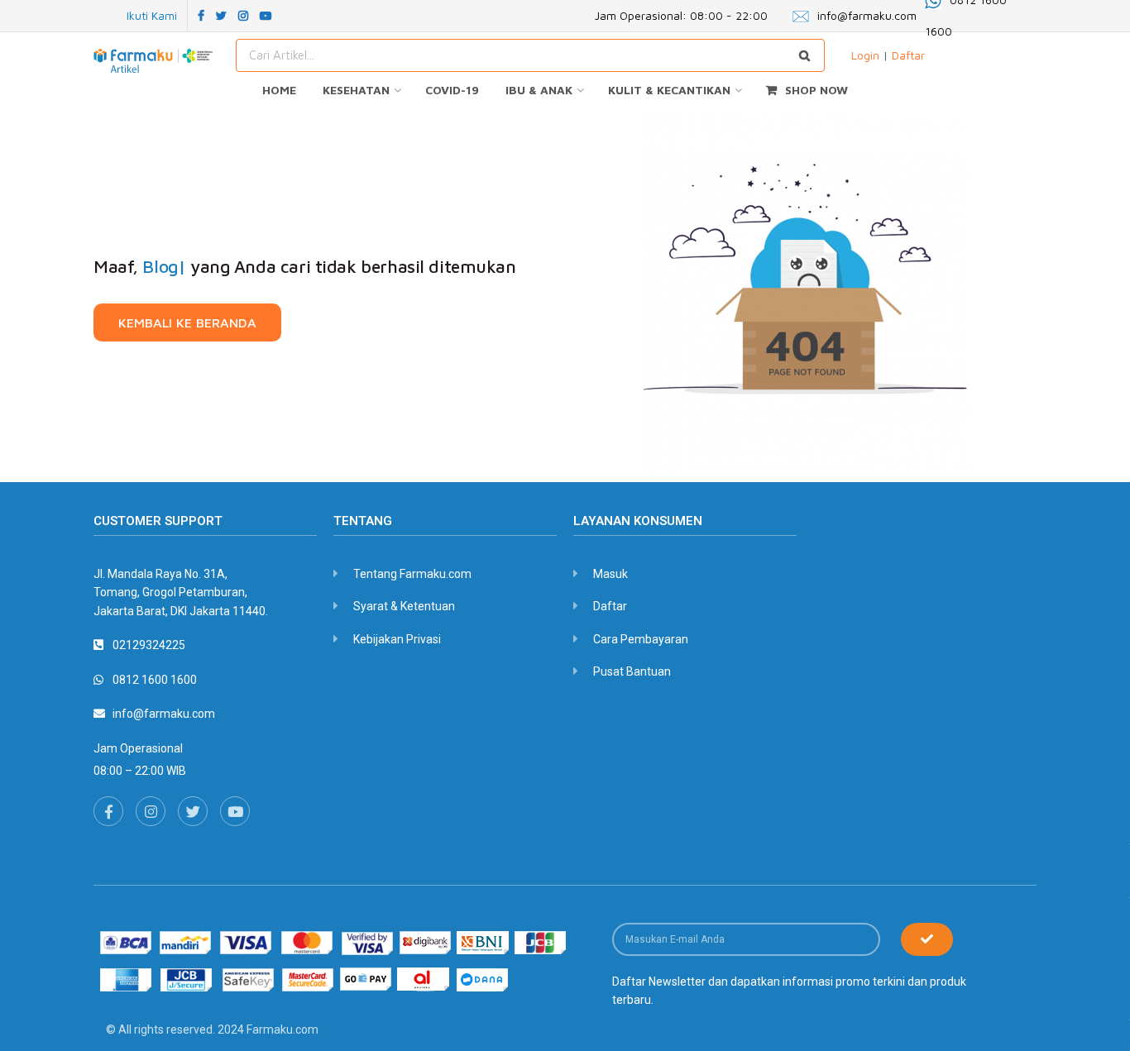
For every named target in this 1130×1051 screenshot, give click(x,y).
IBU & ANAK (538, 90)
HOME (279, 90)
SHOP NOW (816, 90)
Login (865, 55)
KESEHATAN (356, 90)
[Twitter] (193, 811)
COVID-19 (452, 90)
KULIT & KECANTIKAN (669, 90)
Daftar (908, 55)
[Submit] (927, 939)
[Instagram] (150, 811)
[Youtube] (235, 811)
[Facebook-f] (108, 811)
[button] (187, 322)
